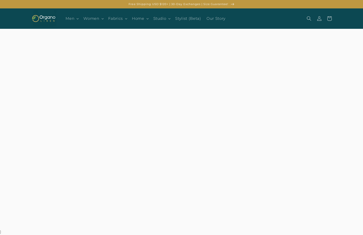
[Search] (309, 18)
